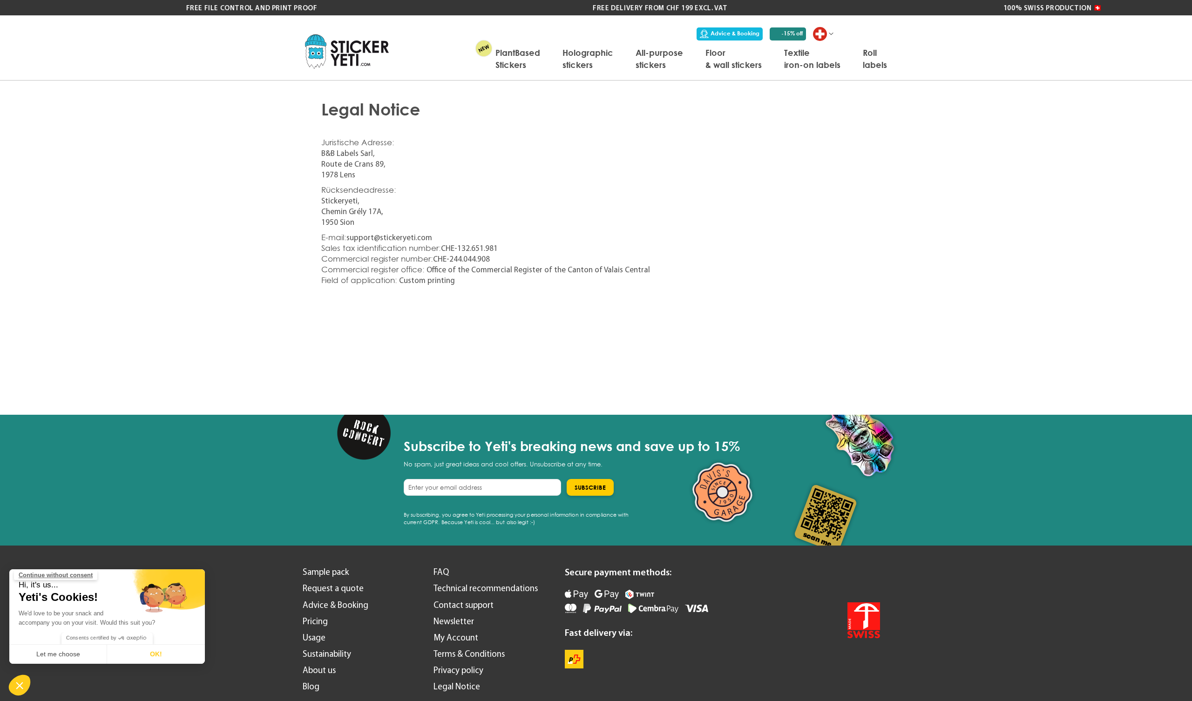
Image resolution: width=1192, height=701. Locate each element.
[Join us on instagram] (870, 578)
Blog (311, 686)
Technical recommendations (485, 588)
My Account (455, 637)
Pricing (315, 621)
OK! (156, 654)
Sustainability (327, 653)
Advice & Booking (735, 33)
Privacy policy (458, 670)
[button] (19, 685)
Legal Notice (456, 686)
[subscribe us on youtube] (821, 578)
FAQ (441, 571)
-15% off (792, 33)
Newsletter (453, 621)
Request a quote (333, 588)
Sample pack (326, 571)
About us (319, 670)
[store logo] (347, 51)
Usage (314, 637)
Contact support (463, 605)
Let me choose (58, 654)
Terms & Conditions (469, 653)
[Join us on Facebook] (845, 578)
